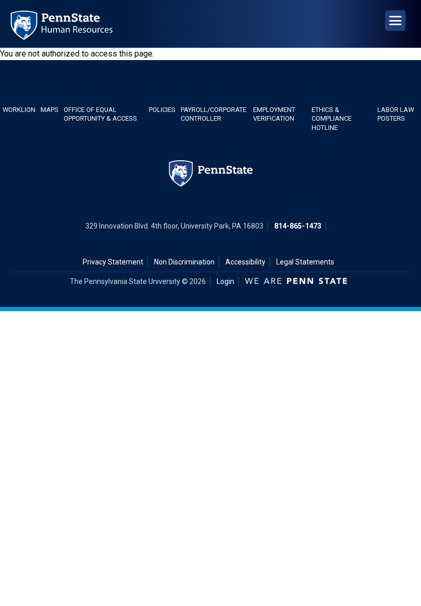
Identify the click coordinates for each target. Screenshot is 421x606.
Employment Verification (274, 114)
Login (225, 281)
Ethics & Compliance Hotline (332, 118)
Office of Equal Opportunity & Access (100, 114)
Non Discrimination (184, 262)
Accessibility (245, 262)
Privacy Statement (113, 262)
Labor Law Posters (395, 114)
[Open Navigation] (395, 20)
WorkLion (19, 109)
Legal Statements (305, 262)
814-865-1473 (297, 226)
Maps (50, 109)
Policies (162, 109)
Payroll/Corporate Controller (213, 114)
